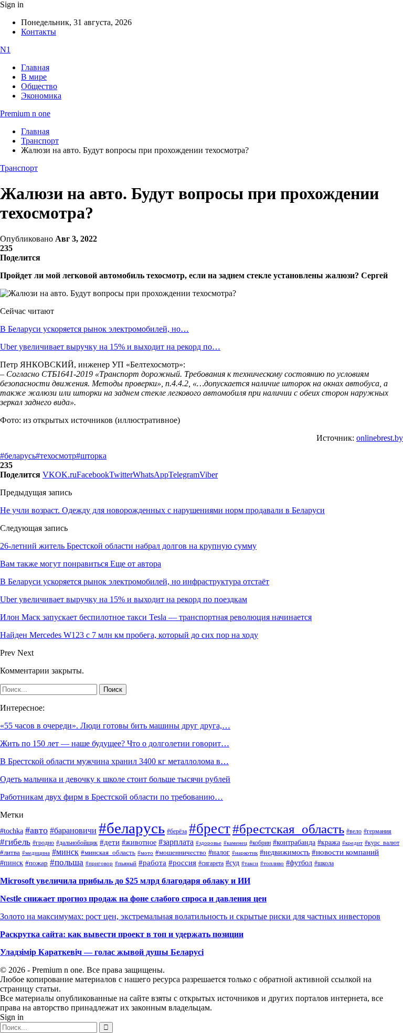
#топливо (272, 863)
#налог (219, 852)
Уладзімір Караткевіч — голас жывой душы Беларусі (102, 952)
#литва (10, 852)
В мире (34, 76)
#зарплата (176, 842)
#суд (232, 863)
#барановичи (73, 830)
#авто (36, 830)
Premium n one (25, 113)
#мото (145, 853)
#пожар (36, 863)
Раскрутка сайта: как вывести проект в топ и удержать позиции (121, 934)
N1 (5, 49)
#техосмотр (56, 455)
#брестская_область (288, 829)
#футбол (299, 862)
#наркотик (245, 853)
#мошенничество (180, 852)
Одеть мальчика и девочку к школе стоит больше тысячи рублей (115, 779)
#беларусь (18, 455)
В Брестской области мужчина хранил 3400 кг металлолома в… (114, 761)
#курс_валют (382, 842)
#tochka (11, 831)
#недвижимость (285, 852)
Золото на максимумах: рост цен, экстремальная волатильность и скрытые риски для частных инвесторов (190, 916)
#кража (328, 842)
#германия (377, 831)
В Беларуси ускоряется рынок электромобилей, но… (94, 328)
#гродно (43, 842)
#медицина (36, 853)
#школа (324, 863)
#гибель (15, 842)
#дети (110, 842)
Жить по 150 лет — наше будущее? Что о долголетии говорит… (114, 743)
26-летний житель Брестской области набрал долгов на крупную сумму (128, 545)
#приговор (99, 863)
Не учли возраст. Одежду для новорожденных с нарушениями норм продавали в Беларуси (162, 510)
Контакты (38, 31)
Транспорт (19, 168)
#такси (249, 863)
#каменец (235, 843)
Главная (35, 67)
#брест (209, 828)
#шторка (91, 455)
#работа (152, 862)
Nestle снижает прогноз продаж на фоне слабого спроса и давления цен (133, 898)
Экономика (41, 95)
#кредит (352, 843)
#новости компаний (345, 852)
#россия (182, 862)
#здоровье (208, 843)
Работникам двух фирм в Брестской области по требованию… (111, 796)
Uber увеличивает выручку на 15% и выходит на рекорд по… (110, 346)
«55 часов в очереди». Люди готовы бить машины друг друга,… (115, 725)
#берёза (177, 831)
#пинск (11, 863)
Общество (39, 86)
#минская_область (108, 852)
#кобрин (260, 842)
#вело (354, 831)
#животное (139, 842)
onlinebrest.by (379, 437)
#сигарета (211, 863)
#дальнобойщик (77, 842)
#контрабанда (294, 842)
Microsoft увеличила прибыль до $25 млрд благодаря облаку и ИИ (125, 880)
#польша (66, 862)
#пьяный (125, 863)
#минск (65, 851)
